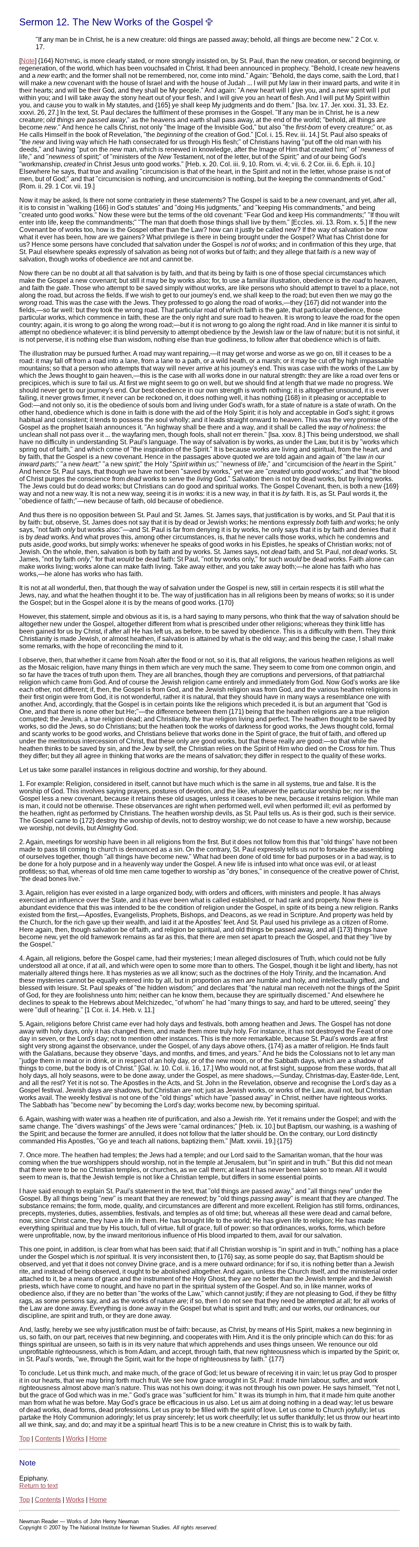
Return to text (38, 1485)
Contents (48, 1438)
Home (98, 1438)
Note (28, 60)
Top (24, 1438)
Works (75, 1438)
